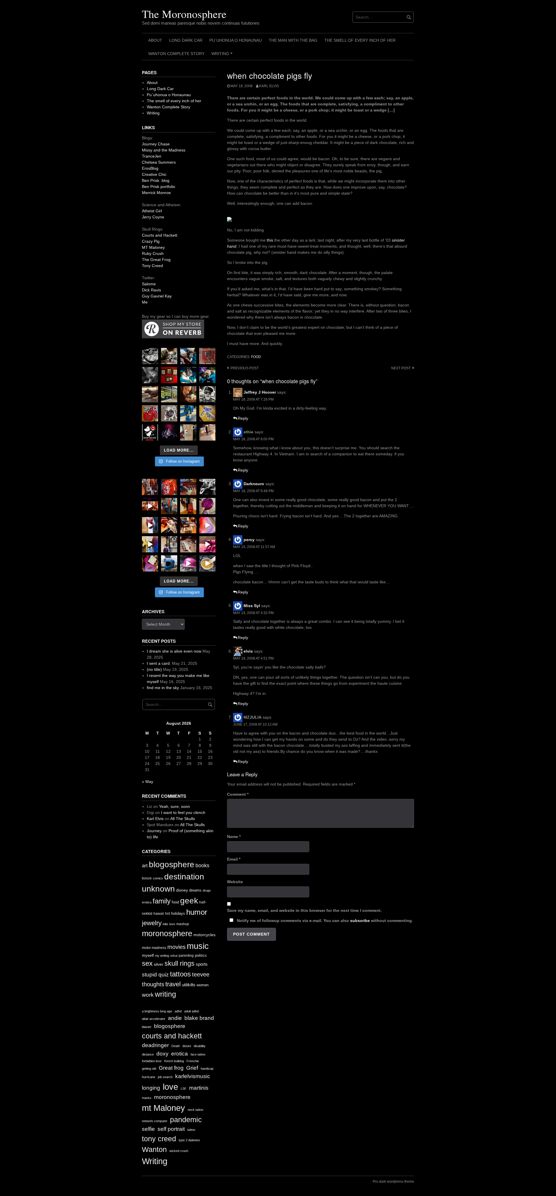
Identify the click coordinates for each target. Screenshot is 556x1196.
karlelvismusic (192, 1076)
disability (200, 1046)
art (145, 865)
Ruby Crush (153, 253)
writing (165, 994)
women (203, 985)
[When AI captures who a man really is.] (207, 394)
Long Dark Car (185, 40)
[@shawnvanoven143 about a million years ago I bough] (169, 375)
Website (235, 881)
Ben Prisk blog (155, 180)
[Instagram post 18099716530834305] (188, 375)
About (155, 40)
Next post (401, 368)
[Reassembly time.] (188, 544)
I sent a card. (159, 663)
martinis (199, 1088)
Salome (149, 284)
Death (175, 1046)
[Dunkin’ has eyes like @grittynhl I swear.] (169, 413)
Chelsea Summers (159, 162)
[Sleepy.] (169, 356)
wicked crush (178, 1151)
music (198, 946)
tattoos (180, 974)
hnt (167, 914)
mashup (182, 924)
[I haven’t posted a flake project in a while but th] (169, 563)
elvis (248, 651)
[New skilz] (169, 525)
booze (147, 878)
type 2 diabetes (189, 1140)
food (256, 357)
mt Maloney (163, 1108)
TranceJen (151, 156)
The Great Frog (156, 259)
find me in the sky (163, 687)
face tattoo (198, 1054)
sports (202, 964)
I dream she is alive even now (174, 651)
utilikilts (188, 984)
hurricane (148, 1077)
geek (189, 900)
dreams (195, 890)
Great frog (171, 1068)
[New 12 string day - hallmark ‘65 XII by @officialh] (169, 506)
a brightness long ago (157, 1011)
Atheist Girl (152, 211)
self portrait (171, 1129)
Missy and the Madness (163, 150)
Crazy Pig (151, 241)
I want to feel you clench (183, 812)
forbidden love (152, 1061)
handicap (207, 1068)
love (172, 924)
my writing (162, 955)
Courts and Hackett (159, 235)
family (162, 901)
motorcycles (204, 934)
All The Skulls (182, 818)
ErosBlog (150, 168)
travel (173, 984)
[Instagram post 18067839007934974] (188, 563)
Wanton (154, 1149)
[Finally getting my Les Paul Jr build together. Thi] (188, 525)
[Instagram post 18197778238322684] (207, 375)
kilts (165, 924)
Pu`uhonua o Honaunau (235, 40)
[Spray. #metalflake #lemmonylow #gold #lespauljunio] (150, 544)
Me (145, 302)
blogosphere (171, 864)
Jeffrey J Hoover (260, 392)
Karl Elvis (269, 86)
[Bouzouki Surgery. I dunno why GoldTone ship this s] (188, 487)
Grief (192, 1068)
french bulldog (174, 1061)
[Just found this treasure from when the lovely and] (207, 413)
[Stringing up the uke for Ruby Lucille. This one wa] (150, 563)
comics (158, 878)
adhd (178, 1011)
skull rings (179, 963)
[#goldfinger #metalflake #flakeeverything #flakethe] (207, 563)
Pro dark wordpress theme (393, 1181)
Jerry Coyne (153, 217)
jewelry (152, 923)
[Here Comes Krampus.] (207, 525)
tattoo (191, 1129)
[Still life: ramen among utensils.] (150, 356)
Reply (243, 418)
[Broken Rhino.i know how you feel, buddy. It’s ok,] (188, 413)
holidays (178, 913)
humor (196, 912)
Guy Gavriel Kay (157, 296)
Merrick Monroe (156, 192)
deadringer (155, 1045)
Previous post (245, 368)
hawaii (158, 914)
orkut (174, 955)
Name (234, 836)
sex (147, 963)
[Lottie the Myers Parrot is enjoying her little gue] (207, 356)
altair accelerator (153, 1018)
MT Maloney (153, 247)
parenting (186, 956)
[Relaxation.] (150, 375)
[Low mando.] (207, 487)
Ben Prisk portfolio (158, 186)
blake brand (199, 1018)
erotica (146, 902)
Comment (237, 794)
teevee (200, 974)
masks (146, 1098)
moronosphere (167, 933)
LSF (183, 1088)
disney (182, 890)
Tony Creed (152, 265)
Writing (222, 55)
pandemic (186, 1120)
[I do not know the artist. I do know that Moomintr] (150, 432)
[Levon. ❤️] (188, 394)
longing (151, 1088)
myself (148, 955)
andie (175, 1018)
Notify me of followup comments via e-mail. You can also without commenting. (324, 920)
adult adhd (191, 1011)
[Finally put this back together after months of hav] (188, 506)
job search (165, 1077)
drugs (207, 890)
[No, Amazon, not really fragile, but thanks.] (169, 487)
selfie (148, 1129)
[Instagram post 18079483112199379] (150, 506)
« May (147, 781)
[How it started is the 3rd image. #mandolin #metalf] (169, 544)
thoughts (153, 984)
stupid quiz (155, 975)
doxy (162, 1054)
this (270, 240)
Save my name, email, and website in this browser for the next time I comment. (304, 910)
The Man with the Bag (293, 40)
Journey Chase (156, 144)
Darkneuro (254, 483)
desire (186, 1046)
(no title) (154, 669)
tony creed (159, 1139)
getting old (149, 1068)
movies (176, 947)
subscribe (360, 920)
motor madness (154, 948)
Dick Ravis (151, 290)
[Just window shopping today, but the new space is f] (169, 394)
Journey (154, 830)
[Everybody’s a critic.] (188, 356)
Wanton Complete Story (176, 53)
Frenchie (192, 1061)
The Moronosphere (184, 13)
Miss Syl (252, 605)
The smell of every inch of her (360, 40)
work (148, 995)
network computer (154, 1121)
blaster (146, 1027)
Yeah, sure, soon (174, 806)
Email (233, 859)
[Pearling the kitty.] (207, 544)
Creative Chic (154, 174)
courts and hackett (172, 1036)
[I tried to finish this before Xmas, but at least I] (150, 525)
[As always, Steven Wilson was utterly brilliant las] (169, 432)
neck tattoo (195, 1109)
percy (249, 539)
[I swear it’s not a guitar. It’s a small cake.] (188, 432)
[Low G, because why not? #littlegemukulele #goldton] (207, 506)
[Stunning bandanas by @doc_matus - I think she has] (150, 413)
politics (201, 955)
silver (158, 964)
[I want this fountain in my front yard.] (150, 394)
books (202, 865)
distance (148, 1054)
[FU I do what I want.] (207, 432)
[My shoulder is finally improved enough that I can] (150, 487)
